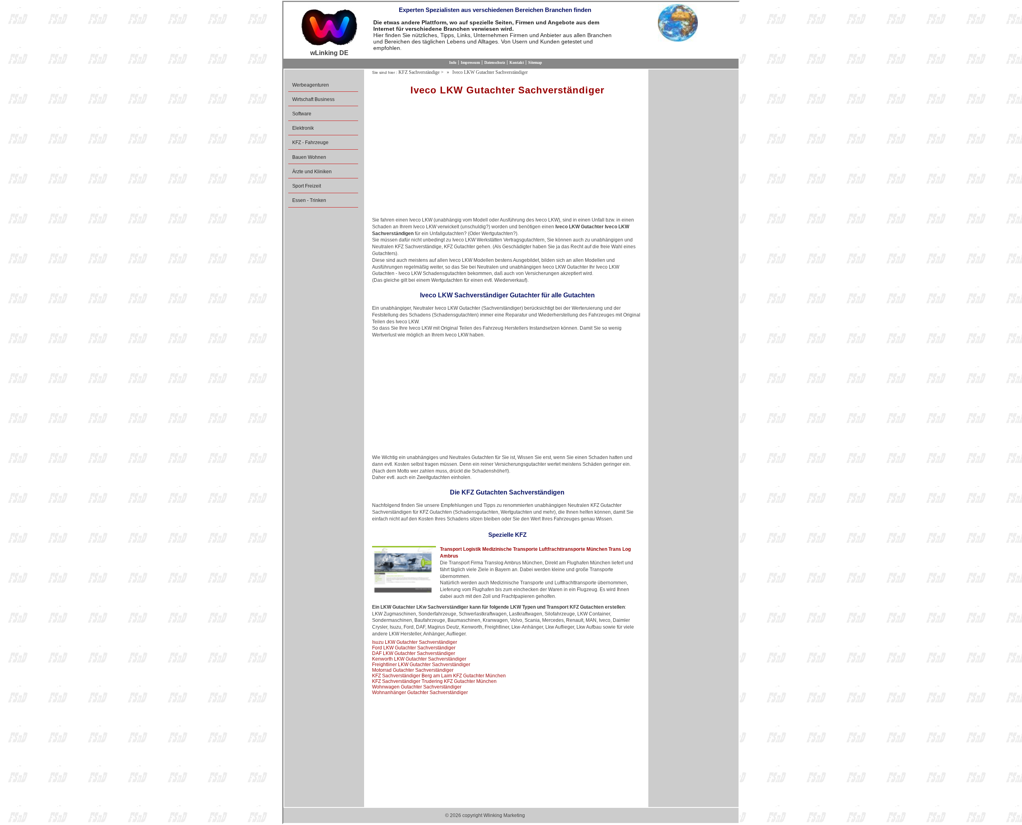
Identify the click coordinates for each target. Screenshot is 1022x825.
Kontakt (516, 62)
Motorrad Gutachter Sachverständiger (413, 670)
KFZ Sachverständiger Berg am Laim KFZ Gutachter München (439, 676)
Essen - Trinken (309, 200)
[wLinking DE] (329, 26)
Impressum (470, 62)
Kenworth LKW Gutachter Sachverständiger (419, 659)
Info (452, 62)
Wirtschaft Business (313, 99)
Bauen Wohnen (309, 157)
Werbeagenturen (310, 85)
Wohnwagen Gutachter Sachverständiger (416, 687)
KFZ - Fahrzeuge (310, 142)
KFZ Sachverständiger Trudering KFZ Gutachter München (434, 681)
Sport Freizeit (306, 186)
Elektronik (303, 128)
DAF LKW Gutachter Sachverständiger (413, 653)
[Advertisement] (507, 159)
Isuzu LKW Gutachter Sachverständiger (414, 642)
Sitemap (535, 62)
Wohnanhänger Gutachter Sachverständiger (420, 692)
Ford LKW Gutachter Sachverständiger (414, 648)
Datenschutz (494, 62)
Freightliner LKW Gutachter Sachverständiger (421, 664)
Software (301, 114)
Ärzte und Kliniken (312, 171)
